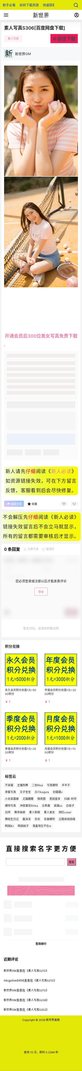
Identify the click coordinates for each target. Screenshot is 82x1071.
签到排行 (41, 944)
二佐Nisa (37, 785)
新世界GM (10, 970)
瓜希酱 (46, 805)
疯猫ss (58, 805)
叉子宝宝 (25, 792)
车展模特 (49, 819)
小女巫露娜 (12, 798)
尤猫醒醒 (28, 798)
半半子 (66, 785)
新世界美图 (52, 1020)
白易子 (70, 805)
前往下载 (66, 39)
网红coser (65, 812)
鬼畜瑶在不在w (42, 826)
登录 (41, 592)
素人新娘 (34, 812)
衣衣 (37, 819)
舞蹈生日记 (12, 819)
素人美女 (49, 812)
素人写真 (13, 38)
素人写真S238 (37, 1000)
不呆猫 (9, 785)
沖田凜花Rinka (29, 805)
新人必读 (61, 471)
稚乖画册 (19, 812)
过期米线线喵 (67, 819)
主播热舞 (22, 785)
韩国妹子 (23, 826)
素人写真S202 (37, 1009)
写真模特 (52, 785)
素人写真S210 (37, 970)
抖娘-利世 (70, 798)
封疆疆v (58, 792)
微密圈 (41, 798)
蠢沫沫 (27, 819)
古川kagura (42, 792)
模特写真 (10, 805)
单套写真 (10, 792)
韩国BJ (9, 826)
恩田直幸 (54, 798)
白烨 (7, 812)
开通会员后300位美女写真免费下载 (41, 336)
